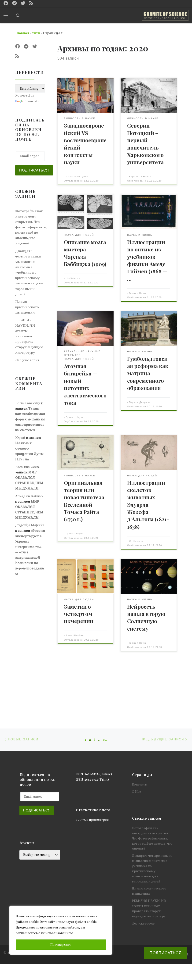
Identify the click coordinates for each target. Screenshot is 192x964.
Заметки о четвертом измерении (78, 614)
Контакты (140, 784)
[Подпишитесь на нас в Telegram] (14, 3)
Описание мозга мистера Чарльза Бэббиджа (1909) (85, 253)
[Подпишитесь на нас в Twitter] (23, 3)
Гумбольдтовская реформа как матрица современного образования (147, 373)
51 (105, 739)
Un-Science (73, 278)
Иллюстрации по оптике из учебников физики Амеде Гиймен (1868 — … (147, 260)
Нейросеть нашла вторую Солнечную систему (146, 617)
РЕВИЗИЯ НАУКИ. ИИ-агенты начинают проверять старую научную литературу (29, 336)
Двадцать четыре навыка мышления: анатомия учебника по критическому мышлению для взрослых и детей (29, 272)
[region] (60, 930)
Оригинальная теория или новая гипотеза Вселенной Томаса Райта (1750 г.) (84, 501)
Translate (31, 101)
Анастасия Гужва (77, 176)
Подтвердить (60, 944)
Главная (22, 33)
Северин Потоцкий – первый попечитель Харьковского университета (145, 144)
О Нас (136, 791)
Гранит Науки (138, 293)
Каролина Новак (140, 176)
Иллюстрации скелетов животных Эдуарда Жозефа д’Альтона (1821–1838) (148, 504)
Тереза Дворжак (140, 402)
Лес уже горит (27, 360)
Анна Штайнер (75, 635)
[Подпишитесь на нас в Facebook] (6, 3)
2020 (36, 33)
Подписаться (34, 170)
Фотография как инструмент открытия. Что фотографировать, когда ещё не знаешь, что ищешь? (31, 227)
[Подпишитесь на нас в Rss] (31, 3)
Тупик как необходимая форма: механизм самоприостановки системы (30, 419)
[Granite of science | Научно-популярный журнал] (165, 14)
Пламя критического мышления (27, 307)
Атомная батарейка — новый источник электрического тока (85, 384)
